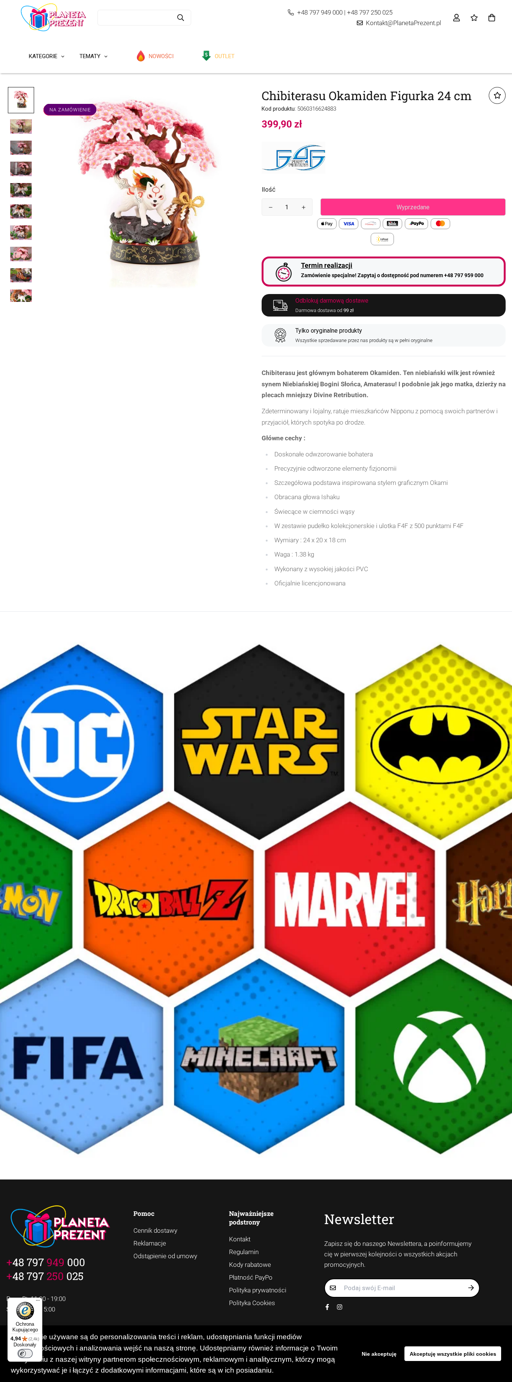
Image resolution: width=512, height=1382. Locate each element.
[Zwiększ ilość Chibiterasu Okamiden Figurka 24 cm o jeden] (303, 207)
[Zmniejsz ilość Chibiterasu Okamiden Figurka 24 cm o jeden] (270, 207)
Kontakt (239, 1239)
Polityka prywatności (257, 1290)
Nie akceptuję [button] (379, 1354)
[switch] (25, 1353)
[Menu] (37, 1302)
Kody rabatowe (250, 1264)
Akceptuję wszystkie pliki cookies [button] (453, 1354)
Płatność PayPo (250, 1277)
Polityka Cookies (252, 1303)
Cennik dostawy (155, 1230)
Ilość (268, 189)
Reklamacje (149, 1243)
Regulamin (244, 1252)
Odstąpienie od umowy (165, 1256)
